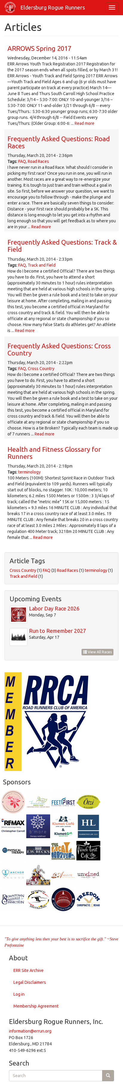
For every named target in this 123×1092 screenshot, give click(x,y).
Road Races (38, 161)
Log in (18, 994)
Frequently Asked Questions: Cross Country (59, 349)
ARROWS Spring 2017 (39, 48)
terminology (29, 472)
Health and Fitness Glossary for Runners (54, 453)
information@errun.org (30, 1031)
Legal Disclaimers (29, 982)
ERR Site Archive (28, 970)
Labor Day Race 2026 (54, 608)
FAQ (22, 161)
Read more (84, 123)
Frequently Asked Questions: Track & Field (62, 245)
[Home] (10, 7)
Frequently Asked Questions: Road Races (58, 142)
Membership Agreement (36, 1006)
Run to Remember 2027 (57, 631)
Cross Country (41, 368)
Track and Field (42, 265)
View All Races (99, 652)
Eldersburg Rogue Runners (52, 7)
